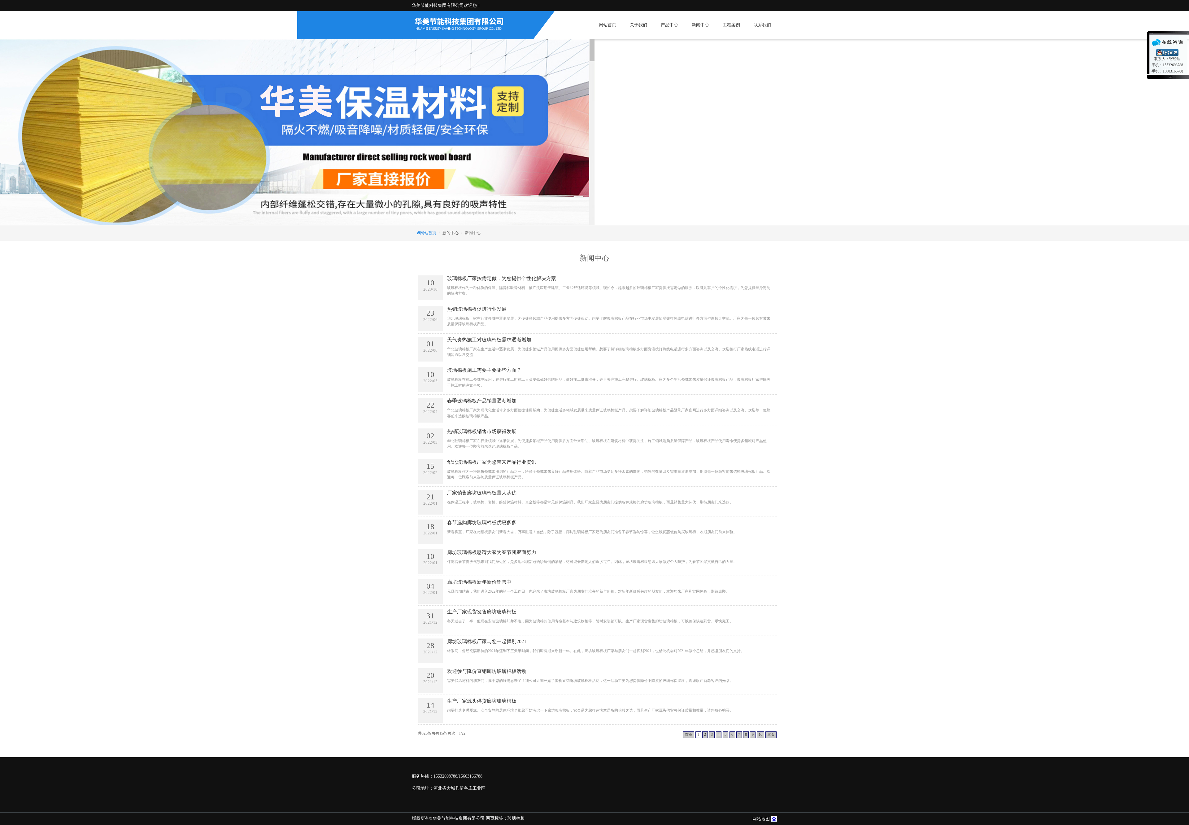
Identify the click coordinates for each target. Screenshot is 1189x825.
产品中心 (669, 25)
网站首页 (607, 25)
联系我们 (762, 25)
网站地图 (761, 819)
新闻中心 (700, 25)
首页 (688, 734)
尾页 (771, 734)
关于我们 (638, 25)
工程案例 (731, 25)
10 (760, 734)
